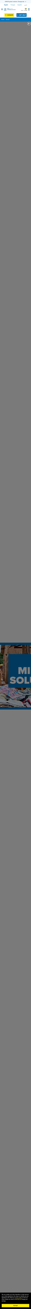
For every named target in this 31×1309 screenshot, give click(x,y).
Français (13, 5)
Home (2, 19)
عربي (25, 5)
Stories (8, 19)
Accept (15, 1305)
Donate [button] (25, 10)
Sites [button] (29, 10)
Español (20, 5)
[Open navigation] (2, 9)
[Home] (9, 9)
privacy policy (18, 1297)
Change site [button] (21, 1)
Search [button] (22, 10)
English (6, 5)
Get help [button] (22, 15)
